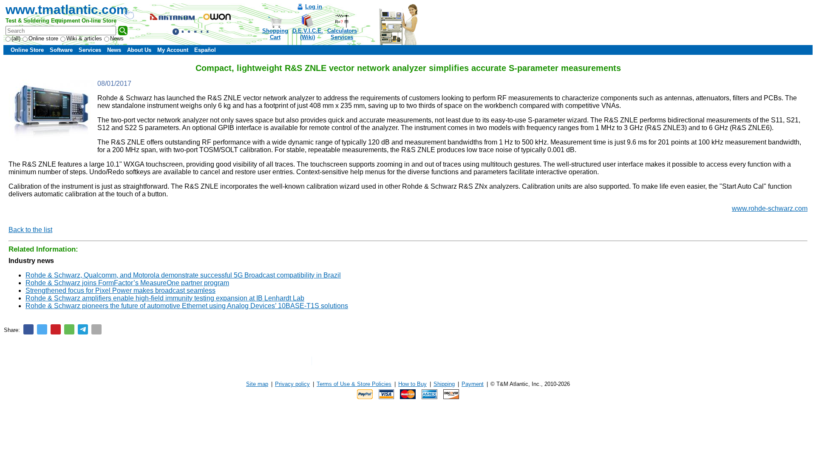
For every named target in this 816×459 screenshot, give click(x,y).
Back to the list (30, 229)
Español (205, 50)
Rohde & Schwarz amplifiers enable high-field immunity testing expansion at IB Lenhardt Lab (165, 298)
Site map (257, 384)
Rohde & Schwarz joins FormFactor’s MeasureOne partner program (127, 282)
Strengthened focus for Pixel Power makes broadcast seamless (120, 290)
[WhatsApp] (69, 329)
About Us (139, 50)
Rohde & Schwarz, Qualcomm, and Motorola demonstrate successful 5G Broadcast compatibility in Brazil (183, 275)
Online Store (27, 50)
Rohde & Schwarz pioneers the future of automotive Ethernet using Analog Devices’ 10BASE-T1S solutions (187, 305)
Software (61, 50)
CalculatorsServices (342, 34)
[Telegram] (83, 329)
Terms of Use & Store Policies (354, 384)
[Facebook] (28, 329)
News (117, 38)
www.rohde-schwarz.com (770, 208)
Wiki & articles (84, 38)
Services (90, 50)
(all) (15, 38)
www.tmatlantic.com (67, 10)
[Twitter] (42, 329)
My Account (172, 50)
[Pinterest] (56, 329)
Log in (313, 6)
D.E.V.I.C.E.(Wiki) (307, 34)
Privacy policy (292, 384)
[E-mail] (96, 329)
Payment (473, 384)
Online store (43, 38)
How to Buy (412, 384)
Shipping (444, 384)
